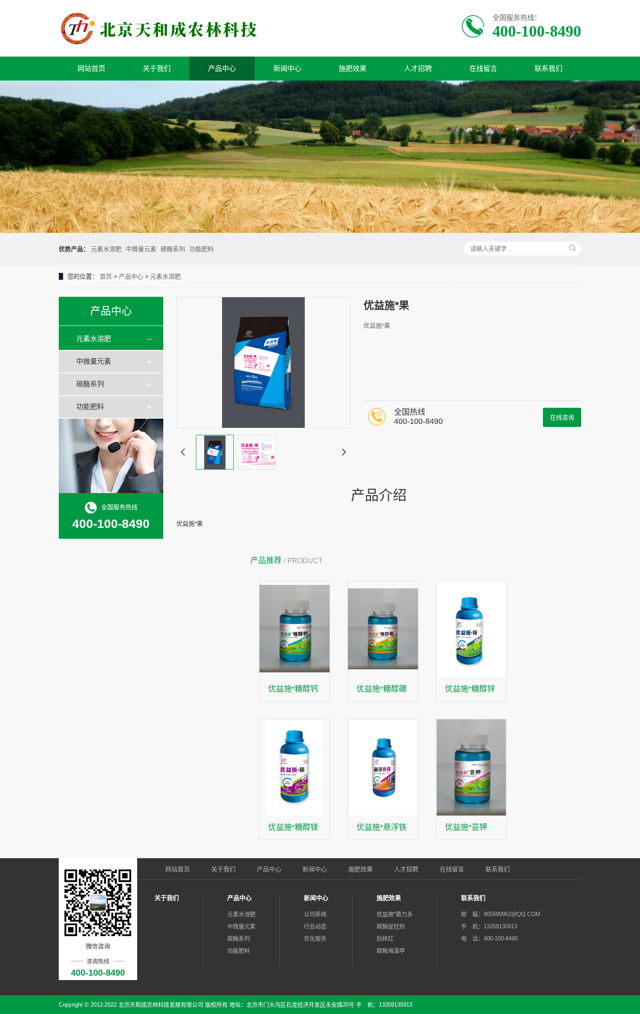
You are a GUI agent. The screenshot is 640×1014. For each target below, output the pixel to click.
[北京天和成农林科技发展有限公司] (171, 28)
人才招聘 (418, 68)
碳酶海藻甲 (391, 950)
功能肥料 (201, 248)
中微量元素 (141, 248)
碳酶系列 (173, 248)
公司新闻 (315, 914)
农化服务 (315, 938)
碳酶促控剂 (391, 926)
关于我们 (157, 68)
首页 (106, 276)
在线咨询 (562, 417)
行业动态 (315, 926)
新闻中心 (287, 68)
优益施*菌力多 (395, 914)
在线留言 (483, 68)
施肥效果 (353, 68)
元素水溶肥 (106, 248)
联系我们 (549, 68)
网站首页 (91, 68)
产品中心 (222, 68)
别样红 (385, 938)
